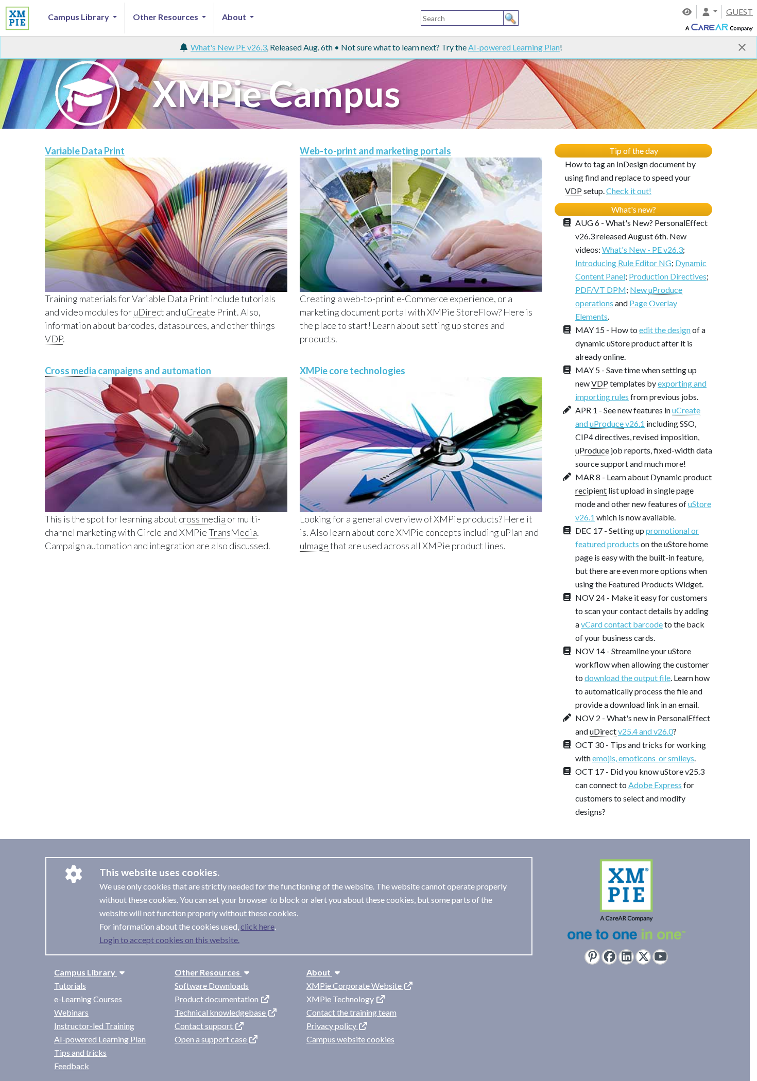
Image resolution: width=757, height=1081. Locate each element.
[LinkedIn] (626, 957)
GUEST (739, 11)
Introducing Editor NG (623, 263)
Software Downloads (212, 985)
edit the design (665, 330)
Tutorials (70, 985)
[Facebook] (609, 957)
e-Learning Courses (88, 999)
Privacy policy (332, 1026)
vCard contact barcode (622, 624)
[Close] (742, 47)
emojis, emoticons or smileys (643, 758)
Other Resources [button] (166, 17)
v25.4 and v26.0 (645, 731)
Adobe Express (655, 785)
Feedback (71, 1066)
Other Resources (208, 972)
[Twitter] (643, 957)
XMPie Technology (340, 999)
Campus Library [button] (79, 17)
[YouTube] (660, 957)
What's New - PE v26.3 (642, 249)
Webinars (71, 1012)
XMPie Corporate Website (354, 985)
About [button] (235, 17)
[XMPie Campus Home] (16, 16)
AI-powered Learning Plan (514, 47)
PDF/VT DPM (600, 289)
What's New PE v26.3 (229, 47)
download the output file (627, 678)
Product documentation (217, 999)
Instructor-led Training (94, 1026)
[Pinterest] (592, 957)
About (319, 972)
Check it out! (628, 191)
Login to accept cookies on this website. (169, 940)
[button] (709, 12)
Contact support (204, 1026)
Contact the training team (351, 1012)
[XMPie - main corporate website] (626, 902)
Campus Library (85, 972)
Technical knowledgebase (221, 1012)
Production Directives (668, 276)
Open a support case (211, 1039)
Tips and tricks (80, 1052)
